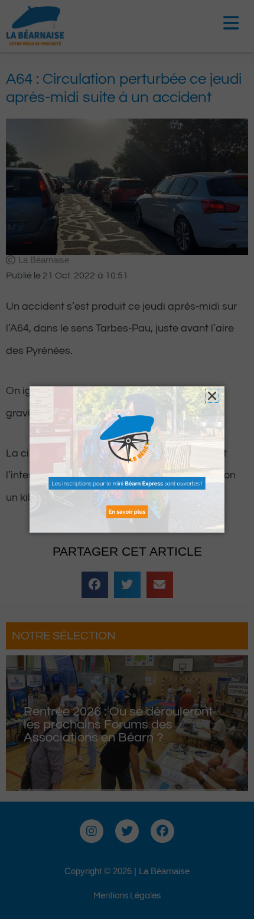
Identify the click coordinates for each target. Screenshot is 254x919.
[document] (127, 459)
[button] (212, 396)
